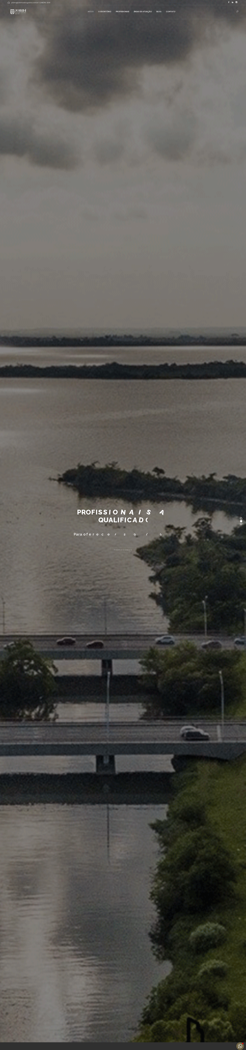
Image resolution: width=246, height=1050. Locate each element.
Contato (170, 11)
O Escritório (104, 11)
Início (91, 11)
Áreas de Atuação (143, 11)
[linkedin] (232, 2)
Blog (158, 11)
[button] (240, 1046)
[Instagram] (236, 2)
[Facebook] (229, 2)
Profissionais (122, 11)
